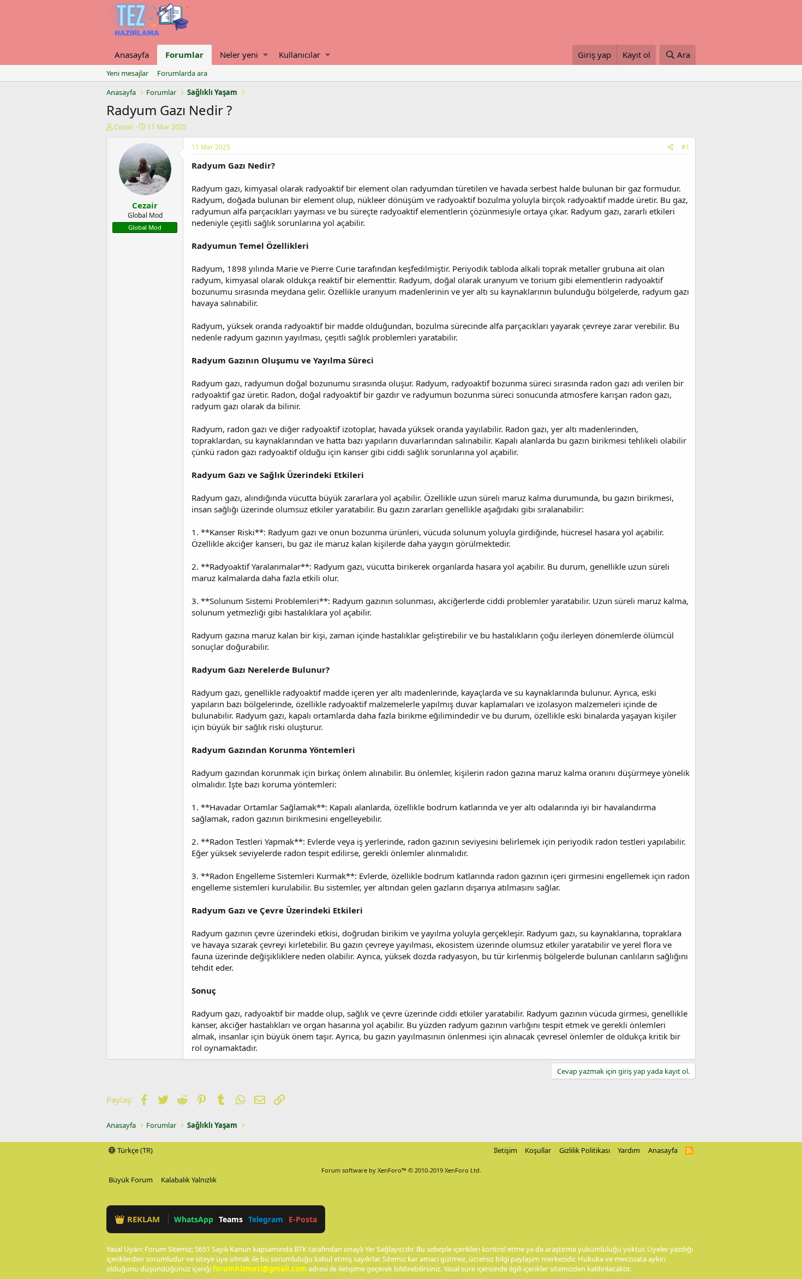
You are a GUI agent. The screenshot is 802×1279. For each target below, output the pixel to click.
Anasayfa (132, 54)
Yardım (629, 1150)
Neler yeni (239, 54)
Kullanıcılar (299, 54)
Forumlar (184, 54)
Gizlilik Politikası (584, 1150)
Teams (231, 1219)
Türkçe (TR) (134, 1150)
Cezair (124, 127)
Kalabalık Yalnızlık (189, 1180)
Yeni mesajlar (127, 73)
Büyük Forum (131, 1180)
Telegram (265, 1219)
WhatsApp (193, 1219)
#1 (685, 147)
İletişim (505, 1150)
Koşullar (538, 1150)
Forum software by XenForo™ (401, 1170)
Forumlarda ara (182, 73)
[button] (265, 55)
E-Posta (303, 1219)
